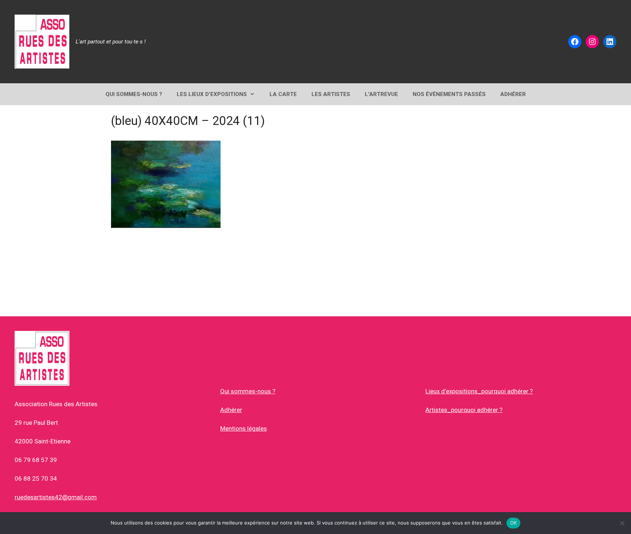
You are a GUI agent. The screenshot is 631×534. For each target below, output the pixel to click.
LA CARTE (283, 94)
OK (513, 523)
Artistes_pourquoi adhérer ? (463, 409)
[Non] (622, 523)
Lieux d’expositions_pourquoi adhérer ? (479, 391)
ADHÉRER (513, 94)
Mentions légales (243, 428)
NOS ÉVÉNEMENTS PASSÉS (449, 94)
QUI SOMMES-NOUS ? (134, 94)
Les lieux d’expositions (212, 94)
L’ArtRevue (381, 94)
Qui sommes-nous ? (247, 391)
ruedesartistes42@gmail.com (56, 497)
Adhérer (231, 409)
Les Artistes (330, 94)
